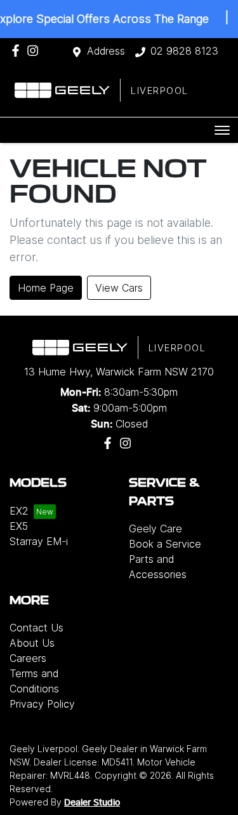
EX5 (19, 526)
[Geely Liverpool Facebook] (18, 50)
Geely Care (155, 528)
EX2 (19, 510)
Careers (28, 658)
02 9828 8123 (184, 50)
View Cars (119, 287)
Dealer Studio (92, 802)
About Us (32, 643)
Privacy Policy (42, 703)
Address (106, 50)
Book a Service (165, 543)
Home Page (46, 287)
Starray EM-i (39, 541)
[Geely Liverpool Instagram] (35, 50)
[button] (222, 130)
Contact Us (36, 627)
